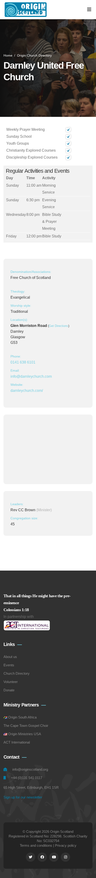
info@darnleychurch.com (31, 376)
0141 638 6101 (22, 362)
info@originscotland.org (30, 769)
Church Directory (16, 673)
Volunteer (10, 682)
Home (7, 55)
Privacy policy (65, 845)
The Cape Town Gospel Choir (25, 726)
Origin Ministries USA (24, 734)
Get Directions (58, 326)
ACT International (16, 742)
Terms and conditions (36, 845)
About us (10, 657)
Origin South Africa (22, 717)
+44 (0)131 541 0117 (26, 778)
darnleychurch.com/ (26, 391)
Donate (8, 690)
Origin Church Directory (34, 55)
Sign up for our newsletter (22, 797)
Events (8, 665)
